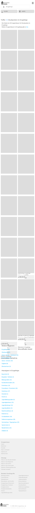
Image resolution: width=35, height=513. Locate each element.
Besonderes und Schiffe (7, 481)
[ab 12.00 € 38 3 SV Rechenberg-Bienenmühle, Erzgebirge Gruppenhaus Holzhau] (26, 288)
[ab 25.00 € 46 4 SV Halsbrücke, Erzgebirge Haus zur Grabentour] (9, 288)
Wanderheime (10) (6, 428)
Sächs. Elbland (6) (6, 358)
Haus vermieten (5, 449)
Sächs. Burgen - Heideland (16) (10, 355)
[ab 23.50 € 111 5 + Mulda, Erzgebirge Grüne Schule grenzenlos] (26, 101)
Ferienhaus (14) (6, 385)
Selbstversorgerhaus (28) (8, 419)
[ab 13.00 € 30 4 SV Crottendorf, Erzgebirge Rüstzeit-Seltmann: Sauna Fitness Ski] (9, 101)
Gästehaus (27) (6, 391)
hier (27, 27)
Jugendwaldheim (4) (7, 408)
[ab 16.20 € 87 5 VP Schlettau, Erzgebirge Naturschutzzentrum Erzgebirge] (9, 143)
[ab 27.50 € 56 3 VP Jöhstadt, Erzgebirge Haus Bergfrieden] (9, 226)
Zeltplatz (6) (5, 430)
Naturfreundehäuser (24, 483)
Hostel (3, 490)
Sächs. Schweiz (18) (7, 360)
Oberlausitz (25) (6, 352)
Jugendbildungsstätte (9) (8, 399)
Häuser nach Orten (6, 463)
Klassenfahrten (22, 481)
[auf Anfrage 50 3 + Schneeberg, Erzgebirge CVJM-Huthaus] (26, 39)
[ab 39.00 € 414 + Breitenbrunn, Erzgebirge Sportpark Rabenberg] (26, 265)
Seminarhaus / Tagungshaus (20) (10, 422)
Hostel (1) (4, 396)
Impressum (4, 451)
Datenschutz (4, 453)
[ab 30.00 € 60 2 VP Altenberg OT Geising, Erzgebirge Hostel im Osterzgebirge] (9, 60)
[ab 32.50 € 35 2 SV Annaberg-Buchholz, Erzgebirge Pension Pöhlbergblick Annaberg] (9, 205)
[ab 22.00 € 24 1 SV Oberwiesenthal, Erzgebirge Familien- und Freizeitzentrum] (9, 247)
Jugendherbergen (23, 477)
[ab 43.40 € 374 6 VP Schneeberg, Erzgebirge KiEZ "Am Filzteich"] (9, 309)
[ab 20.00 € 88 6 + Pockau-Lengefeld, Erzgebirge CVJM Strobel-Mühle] (26, 205)
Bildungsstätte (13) (7, 379)
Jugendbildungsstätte (6, 492)
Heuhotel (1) (5, 394)
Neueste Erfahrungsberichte (8, 467)
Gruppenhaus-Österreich (7, 483)
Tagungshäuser (22, 490)
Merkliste (3, 446)
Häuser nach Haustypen (7, 465)
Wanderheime (4, 479)
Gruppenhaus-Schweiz (7, 485)
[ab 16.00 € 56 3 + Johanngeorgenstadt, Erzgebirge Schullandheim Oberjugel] (9, 81)
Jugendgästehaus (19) (8, 402)
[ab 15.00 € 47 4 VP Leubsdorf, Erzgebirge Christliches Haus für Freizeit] (26, 60)
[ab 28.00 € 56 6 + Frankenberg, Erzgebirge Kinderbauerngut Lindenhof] (9, 268)
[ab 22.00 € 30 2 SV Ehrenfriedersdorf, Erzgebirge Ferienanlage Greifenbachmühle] (9, 39)
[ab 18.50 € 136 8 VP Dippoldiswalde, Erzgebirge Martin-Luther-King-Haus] (9, 184)
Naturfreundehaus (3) (7, 411)
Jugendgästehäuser (24, 475)
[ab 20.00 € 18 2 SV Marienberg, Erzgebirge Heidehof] (26, 226)
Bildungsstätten (5, 475)
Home (2, 444)
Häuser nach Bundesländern (8, 459)
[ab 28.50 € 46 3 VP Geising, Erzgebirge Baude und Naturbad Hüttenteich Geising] (26, 184)
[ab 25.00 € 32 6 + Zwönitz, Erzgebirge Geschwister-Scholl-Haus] (9, 330)
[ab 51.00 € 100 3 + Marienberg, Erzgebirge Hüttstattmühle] (26, 247)
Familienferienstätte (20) (8, 382)
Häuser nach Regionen (7, 461)
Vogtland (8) (5, 363)
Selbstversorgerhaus (24, 487)
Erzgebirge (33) (6, 349)
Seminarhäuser (22, 488)
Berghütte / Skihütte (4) (8, 377)
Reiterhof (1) (5, 413)
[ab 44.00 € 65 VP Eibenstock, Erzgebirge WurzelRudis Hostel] (26, 328)
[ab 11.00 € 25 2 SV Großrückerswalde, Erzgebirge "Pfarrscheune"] (9, 122)
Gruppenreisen (5, 487)
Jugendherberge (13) (7, 405)
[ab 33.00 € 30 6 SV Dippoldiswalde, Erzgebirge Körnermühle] (26, 81)
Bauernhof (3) (5, 374)
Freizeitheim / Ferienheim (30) (10, 388)
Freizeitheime (4, 477)
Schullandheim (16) (7, 416)
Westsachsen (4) (6, 366)
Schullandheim (22, 485)
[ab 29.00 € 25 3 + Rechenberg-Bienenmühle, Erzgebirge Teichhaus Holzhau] (26, 164)
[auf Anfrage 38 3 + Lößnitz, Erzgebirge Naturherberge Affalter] (9, 164)
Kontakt (3, 448)
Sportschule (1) (6, 425)
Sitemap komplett (5, 469)
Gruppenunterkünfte (6, 488)
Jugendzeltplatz (23, 479)
